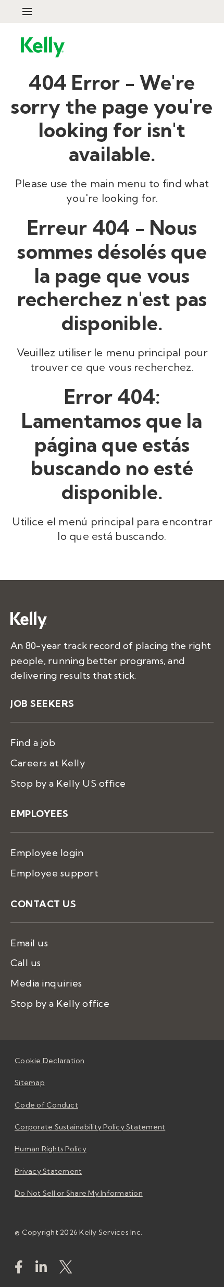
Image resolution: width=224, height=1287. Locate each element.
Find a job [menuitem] (32, 743)
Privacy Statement (48, 1171)
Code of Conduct (46, 1105)
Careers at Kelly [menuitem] (47, 763)
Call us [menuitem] (25, 963)
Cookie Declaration (50, 1060)
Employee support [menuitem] (54, 873)
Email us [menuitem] (29, 943)
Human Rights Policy (50, 1148)
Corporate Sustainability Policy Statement (90, 1127)
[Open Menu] (27, 11)
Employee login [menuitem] (46, 853)
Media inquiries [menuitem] (46, 983)
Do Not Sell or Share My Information (79, 1193)
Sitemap (30, 1082)
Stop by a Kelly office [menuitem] (59, 1003)
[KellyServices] (65, 1269)
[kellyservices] (19, 1269)
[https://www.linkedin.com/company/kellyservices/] (41, 1269)
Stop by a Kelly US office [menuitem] (68, 783)
